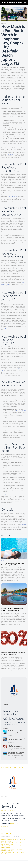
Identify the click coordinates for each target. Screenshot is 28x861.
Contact (7, 769)
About (2, 769)
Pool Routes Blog (7, 833)
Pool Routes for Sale (13, 85)
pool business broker (10, 328)
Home (2, 767)
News (2, 560)
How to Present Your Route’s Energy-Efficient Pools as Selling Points (12, 609)
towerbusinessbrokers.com (8, 810)
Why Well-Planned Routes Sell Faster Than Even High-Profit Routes (12, 564)
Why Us (21, 767)
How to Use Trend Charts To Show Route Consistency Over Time (16, 753)
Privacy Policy (4, 826)
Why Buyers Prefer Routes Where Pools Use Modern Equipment (13, 653)
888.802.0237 (14, 823)
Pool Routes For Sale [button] (10, 767)
